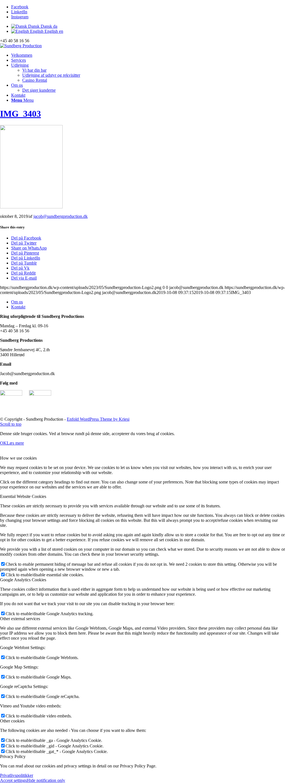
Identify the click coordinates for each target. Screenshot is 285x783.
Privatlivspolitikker (16, 775)
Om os (17, 302)
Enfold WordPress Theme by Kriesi (98, 419)
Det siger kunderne (39, 90)
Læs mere (15, 443)
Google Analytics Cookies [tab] (23, 579)
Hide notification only (46, 780)
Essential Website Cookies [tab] (23, 496)
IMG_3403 (20, 114)
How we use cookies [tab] (18, 458)
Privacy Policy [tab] (13, 756)
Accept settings (13, 780)
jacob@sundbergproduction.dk (60, 216)
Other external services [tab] (20, 618)
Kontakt (18, 307)
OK (3, 443)
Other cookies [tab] (12, 721)
